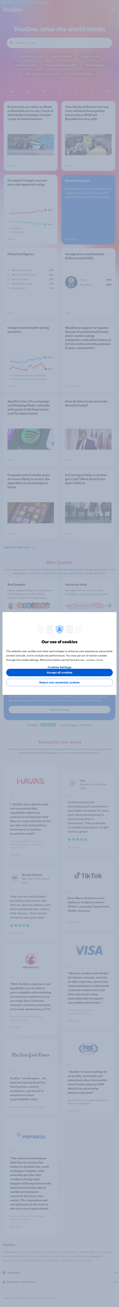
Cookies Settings (59, 667)
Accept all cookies (59, 672)
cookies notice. (95, 659)
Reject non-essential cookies (59, 682)
